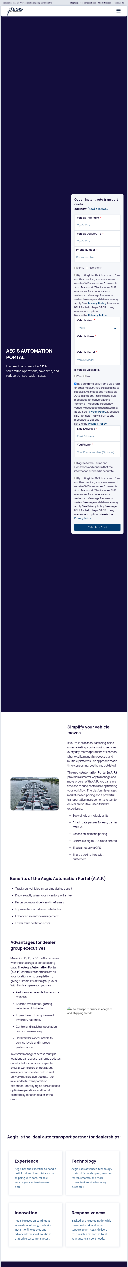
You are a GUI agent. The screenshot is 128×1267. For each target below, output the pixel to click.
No (88, 376)
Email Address (86, 428)
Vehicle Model (86, 352)
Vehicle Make (85, 336)
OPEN (80, 268)
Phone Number (86, 249)
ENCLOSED (95, 268)
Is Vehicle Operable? (87, 370)
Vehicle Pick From (88, 218)
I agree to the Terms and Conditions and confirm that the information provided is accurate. (94, 467)
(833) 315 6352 (97, 209)
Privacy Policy (97, 303)
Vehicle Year (85, 320)
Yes (79, 376)
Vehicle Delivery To (89, 234)
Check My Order (104, 3)
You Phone (84, 444)
